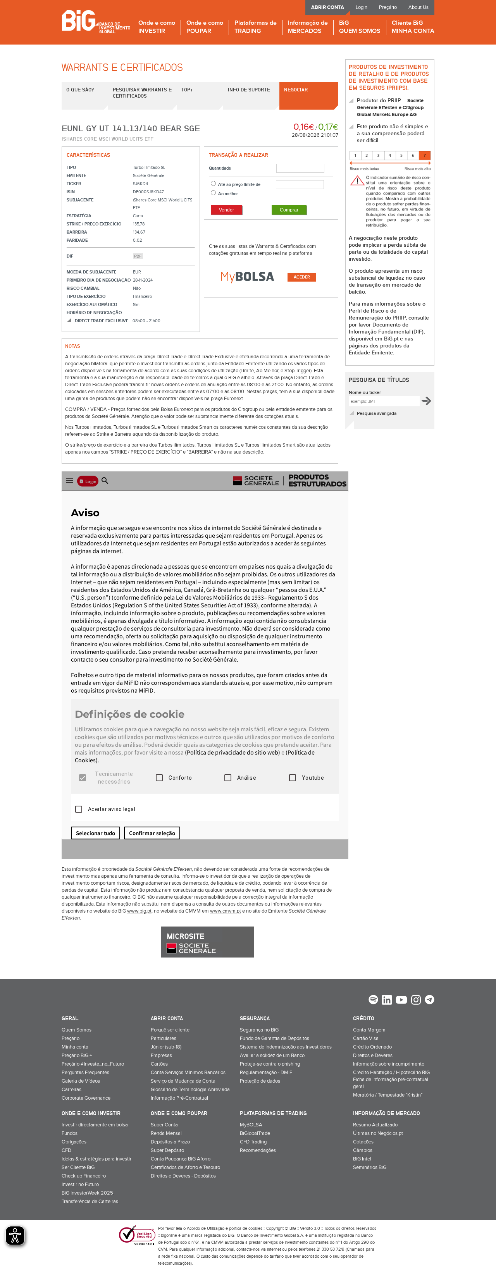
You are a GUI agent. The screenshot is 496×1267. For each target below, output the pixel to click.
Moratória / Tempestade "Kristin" (387, 1095)
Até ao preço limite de (239, 184)
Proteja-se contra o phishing (270, 1064)
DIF (70, 256)
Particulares (163, 1038)
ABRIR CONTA (327, 7)
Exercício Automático (92, 304)
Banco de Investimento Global (96, 21)
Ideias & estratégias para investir (96, 1159)
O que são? (80, 89)
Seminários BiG (369, 1167)
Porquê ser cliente (170, 1030)
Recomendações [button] (258, 1150)
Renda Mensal (166, 1133)
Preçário (388, 7)
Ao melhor (228, 193)
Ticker (74, 183)
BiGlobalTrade (255, 1133)
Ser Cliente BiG (78, 1167)
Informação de (308, 27)
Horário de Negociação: (95, 312)
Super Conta (164, 1125)
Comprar (289, 210)
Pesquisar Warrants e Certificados (142, 92)
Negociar (296, 89)
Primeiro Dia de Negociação (99, 280)
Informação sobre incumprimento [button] (388, 1064)
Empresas (161, 1055)
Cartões (159, 1064)
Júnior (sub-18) (166, 1047)
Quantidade (220, 168)
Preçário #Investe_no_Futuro (93, 1064)
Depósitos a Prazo (170, 1142)
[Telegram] (429, 1000)
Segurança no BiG (259, 1030)
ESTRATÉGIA (79, 215)
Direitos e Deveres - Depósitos (183, 1176)
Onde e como (156, 27)
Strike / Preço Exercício (94, 224)
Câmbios (362, 1150)
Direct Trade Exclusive (101, 320)
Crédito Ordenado (372, 1047)
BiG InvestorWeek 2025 (87, 1193)
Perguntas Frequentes (85, 1072)
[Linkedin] (387, 1000)
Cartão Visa (366, 1038)
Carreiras (71, 1089)
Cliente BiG (413, 27)
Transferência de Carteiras (90, 1201)
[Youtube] (401, 1001)
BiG (360, 27)
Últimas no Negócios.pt (378, 1133)
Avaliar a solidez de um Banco (272, 1055)
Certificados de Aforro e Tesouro (185, 1167)
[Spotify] (373, 1000)
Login (361, 7)
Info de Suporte (249, 89)
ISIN (71, 191)
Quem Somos (76, 1030)
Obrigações (74, 1142)
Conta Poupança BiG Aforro (180, 1159)
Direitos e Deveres (373, 1055)
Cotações (363, 1142)
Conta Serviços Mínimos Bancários (188, 1072)
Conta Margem (369, 1030)
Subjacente (80, 200)
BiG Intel (362, 1159)
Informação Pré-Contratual (179, 1098)
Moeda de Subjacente (91, 272)
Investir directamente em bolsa (95, 1125)
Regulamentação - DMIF (266, 1072)
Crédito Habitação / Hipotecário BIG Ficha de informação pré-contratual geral (391, 1079)
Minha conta (75, 1047)
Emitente (76, 175)
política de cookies (245, 1228)
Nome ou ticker (365, 392)
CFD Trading (253, 1142)
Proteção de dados (260, 1081)
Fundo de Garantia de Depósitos (274, 1038)
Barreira (77, 232)
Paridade (77, 240)
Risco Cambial (83, 288)
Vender (226, 210)
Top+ (187, 89)
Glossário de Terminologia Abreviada (190, 1089)
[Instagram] (416, 1000)
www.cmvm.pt (225, 911)
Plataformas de (255, 27)
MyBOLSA (251, 1125)
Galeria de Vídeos (81, 1081)
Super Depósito (167, 1150)
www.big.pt (139, 911)
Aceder (302, 277)
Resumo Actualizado (375, 1125)
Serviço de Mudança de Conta (183, 1081)
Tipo (71, 167)
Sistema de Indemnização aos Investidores (286, 1047)
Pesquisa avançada (376, 413)
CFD (66, 1150)
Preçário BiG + (77, 1055)
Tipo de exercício (86, 296)
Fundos (70, 1133)
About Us (418, 7)
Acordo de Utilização (205, 1228)
